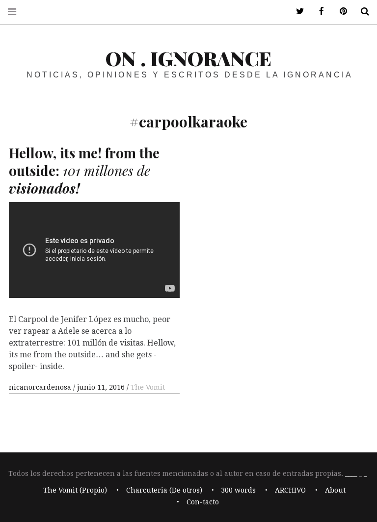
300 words (238, 491)
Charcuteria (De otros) (164, 491)
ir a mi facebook (318, 11)
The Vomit (148, 387)
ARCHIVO (290, 491)
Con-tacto (203, 502)
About (335, 491)
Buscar (361, 11)
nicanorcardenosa (41, 387)
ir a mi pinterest (340, 11)
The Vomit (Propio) (75, 491)
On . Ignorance (188, 58)
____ (351, 473)
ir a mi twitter (296, 11)
